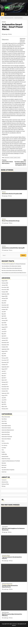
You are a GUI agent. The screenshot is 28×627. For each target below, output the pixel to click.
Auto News (4, 419)
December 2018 (5, 342)
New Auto (4, 467)
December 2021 (5, 305)
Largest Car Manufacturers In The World (11, 461)
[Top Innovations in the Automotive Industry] (14, 544)
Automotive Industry (6, 427)
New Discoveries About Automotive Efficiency (12, 270)
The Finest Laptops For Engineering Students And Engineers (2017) (20, 162)
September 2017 (5, 366)
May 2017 (4, 375)
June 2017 (4, 373)
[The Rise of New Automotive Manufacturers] (14, 573)
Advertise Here (5, 482)
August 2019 (4, 327)
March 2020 (4, 325)
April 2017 (4, 377)
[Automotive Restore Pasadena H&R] (14, 181)
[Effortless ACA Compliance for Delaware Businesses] (14, 516)
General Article (5, 456)
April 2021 (4, 316)
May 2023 (4, 302)
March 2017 (4, 380)
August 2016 (4, 395)
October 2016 (5, 391)
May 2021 (4, 314)
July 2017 (4, 371)
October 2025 (5, 291)
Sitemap (3, 486)
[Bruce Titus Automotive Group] (14, 208)
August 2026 (4, 280)
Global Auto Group (6, 458)
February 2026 (5, 283)
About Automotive (6, 416)
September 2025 (5, 294)
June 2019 (4, 331)
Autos (3, 441)
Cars (3, 449)
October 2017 (5, 364)
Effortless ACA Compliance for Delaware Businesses (13, 263)
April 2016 (4, 404)
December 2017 (5, 360)
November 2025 (5, 289)
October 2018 (5, 347)
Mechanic (4, 21)
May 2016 (4, 402)
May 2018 (4, 355)
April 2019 (4, 336)
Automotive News (6, 432)
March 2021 (4, 318)
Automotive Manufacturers (8, 430)
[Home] (2, 14)
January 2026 (5, 285)
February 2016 (5, 408)
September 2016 (5, 393)
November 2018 (5, 344)
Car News (4, 447)
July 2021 (4, 311)
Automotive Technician (7, 436)
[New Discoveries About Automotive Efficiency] (14, 601)
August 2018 (4, 351)
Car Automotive (5, 443)
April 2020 (4, 322)
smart (19, 157)
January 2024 (5, 298)
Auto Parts (4, 421)
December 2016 (5, 386)
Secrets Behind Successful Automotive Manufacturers (14, 272)
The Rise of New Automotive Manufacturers (11, 268)
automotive (7, 157)
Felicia (10, 34)
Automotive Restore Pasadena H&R (12, 193)
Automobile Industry (6, 425)
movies (11, 157)
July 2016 (4, 397)
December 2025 (5, 287)
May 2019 (4, 333)
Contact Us (4, 479)
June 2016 (4, 400)
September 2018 (5, 349)
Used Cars (4, 472)
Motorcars (4, 465)
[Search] (26, 14)
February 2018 (5, 358)
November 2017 (5, 362)
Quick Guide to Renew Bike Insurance (7, 161)
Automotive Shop (6, 434)
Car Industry (4, 445)
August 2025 (4, 296)
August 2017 (4, 369)
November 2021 (5, 307)
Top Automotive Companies (8, 469)
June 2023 (4, 300)
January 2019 (5, 340)
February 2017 (5, 382)
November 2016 (5, 389)
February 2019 (5, 338)
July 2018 (4, 353)
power (15, 157)
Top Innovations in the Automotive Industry (11, 266)
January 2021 (5, 320)
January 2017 (5, 384)
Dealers (3, 452)
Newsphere (20, 623)
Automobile (4, 423)
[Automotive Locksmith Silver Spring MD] (14, 235)
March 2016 (4, 406)
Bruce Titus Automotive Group (10, 220)
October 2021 (5, 309)
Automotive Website (6, 438)
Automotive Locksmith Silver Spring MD (13, 248)
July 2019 (4, 329)
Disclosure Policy (5, 484)
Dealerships (4, 454)
